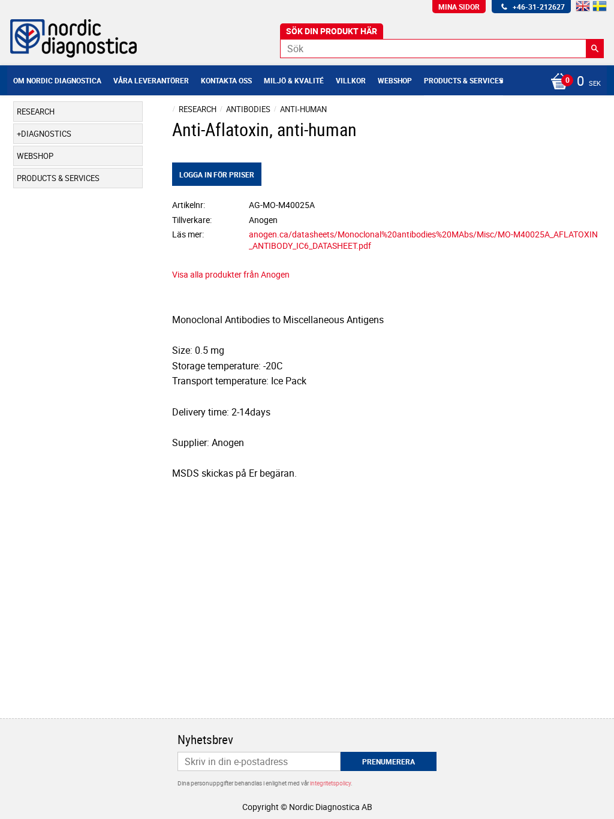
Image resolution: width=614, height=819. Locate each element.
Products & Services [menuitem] (463, 80)
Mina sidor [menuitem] (459, 6)
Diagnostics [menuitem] (46, 133)
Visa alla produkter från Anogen (231, 274)
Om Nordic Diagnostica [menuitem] (57, 80)
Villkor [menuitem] (351, 80)
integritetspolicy (330, 783)
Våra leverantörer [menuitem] (151, 80)
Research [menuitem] (36, 111)
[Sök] (595, 49)
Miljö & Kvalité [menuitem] (294, 80)
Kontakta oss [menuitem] (226, 80)
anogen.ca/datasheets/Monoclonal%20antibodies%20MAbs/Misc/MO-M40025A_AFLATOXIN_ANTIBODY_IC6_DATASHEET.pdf (423, 239)
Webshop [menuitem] (395, 80)
